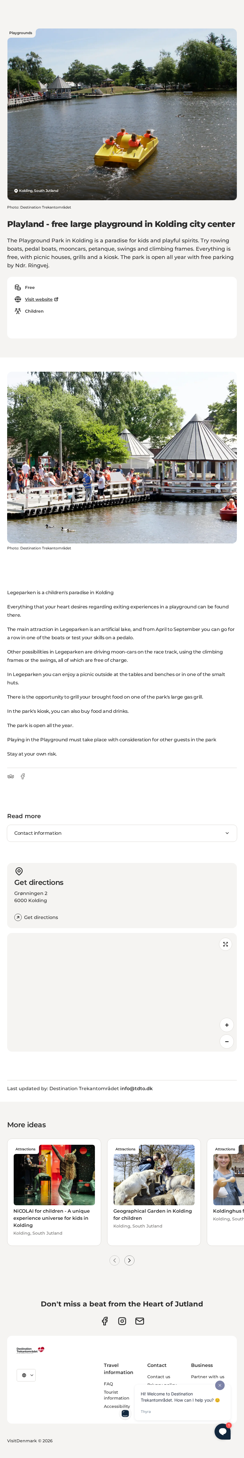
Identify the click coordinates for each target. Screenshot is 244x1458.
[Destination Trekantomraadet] (31, 1350)
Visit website (39, 299)
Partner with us (207, 1376)
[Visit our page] (122, 1321)
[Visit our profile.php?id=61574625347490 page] (104, 1321)
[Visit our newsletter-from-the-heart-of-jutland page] (139, 1321)
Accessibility (117, 1406)
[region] (122, 992)
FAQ (108, 1384)
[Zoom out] (227, 1041)
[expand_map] (225, 944)
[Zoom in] (227, 1025)
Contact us (158, 1376)
